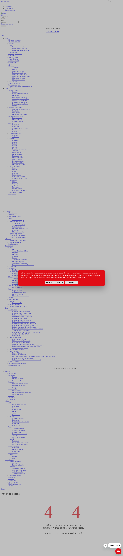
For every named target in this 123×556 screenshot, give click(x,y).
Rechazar (49, 282)
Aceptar (71, 282)
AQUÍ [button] (28, 277)
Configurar (59, 282)
